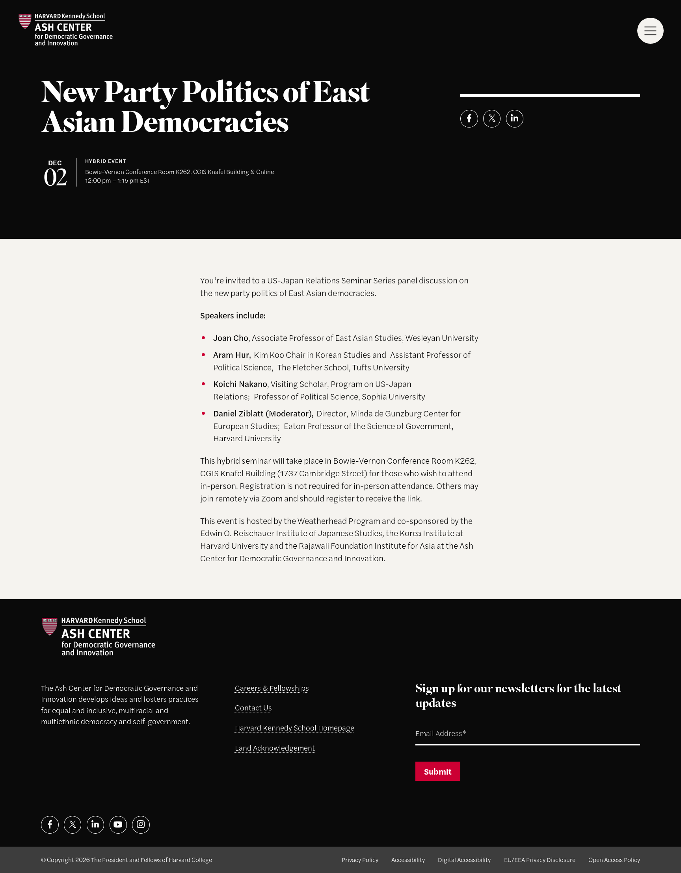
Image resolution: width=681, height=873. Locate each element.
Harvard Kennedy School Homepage (294, 727)
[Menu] (650, 31)
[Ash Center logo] (65, 29)
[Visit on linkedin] (95, 825)
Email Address (430, 723)
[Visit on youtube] (118, 825)
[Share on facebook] (469, 119)
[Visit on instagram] (141, 825)
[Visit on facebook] (50, 825)
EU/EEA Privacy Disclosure (539, 859)
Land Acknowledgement (275, 747)
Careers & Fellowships (272, 687)
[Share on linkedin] (515, 119)
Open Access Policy (614, 859)
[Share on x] (492, 119)
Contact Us (253, 707)
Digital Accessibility (464, 859)
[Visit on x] (73, 825)
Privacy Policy (360, 859)
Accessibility (408, 859)
